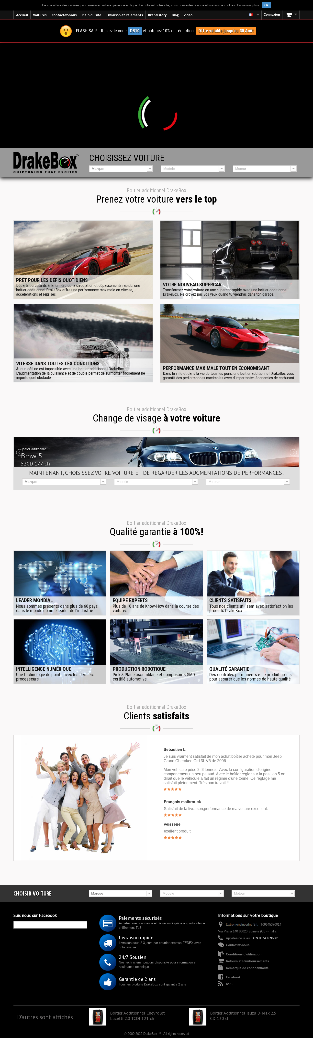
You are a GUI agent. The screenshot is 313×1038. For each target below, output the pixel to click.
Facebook (233, 977)
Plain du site (91, 15)
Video (188, 15)
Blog (175, 15)
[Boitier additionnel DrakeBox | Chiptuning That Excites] (46, 162)
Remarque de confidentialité (247, 968)
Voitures (39, 15)
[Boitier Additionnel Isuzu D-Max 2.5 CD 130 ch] (197, 1016)
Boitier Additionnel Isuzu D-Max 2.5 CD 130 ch (243, 1015)
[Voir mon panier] (291, 15)
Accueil (22, 15)
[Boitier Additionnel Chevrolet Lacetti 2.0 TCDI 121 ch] (97, 1016)
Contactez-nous (64, 15)
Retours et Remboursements (247, 961)
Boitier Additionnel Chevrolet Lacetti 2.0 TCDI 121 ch (137, 1015)
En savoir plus (248, 5)
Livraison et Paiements (124, 15)
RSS (229, 984)
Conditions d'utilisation (243, 954)
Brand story (157, 15)
